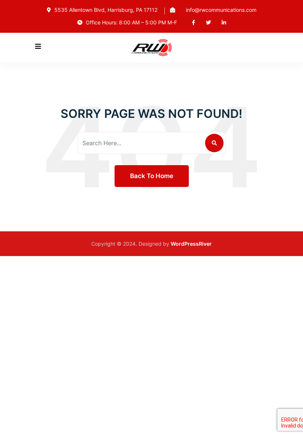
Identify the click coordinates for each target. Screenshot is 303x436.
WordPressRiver (191, 244)
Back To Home (151, 176)
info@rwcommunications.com (221, 10)
